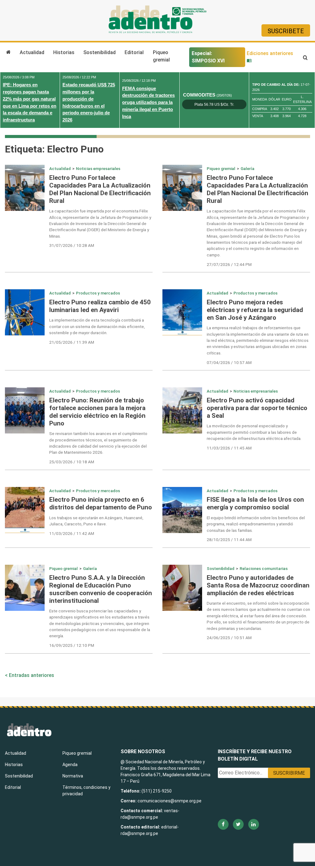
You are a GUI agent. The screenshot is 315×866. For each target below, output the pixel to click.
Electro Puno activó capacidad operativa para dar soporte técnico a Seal (257, 408)
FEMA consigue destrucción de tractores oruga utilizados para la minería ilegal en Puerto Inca (148, 102)
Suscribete (286, 31)
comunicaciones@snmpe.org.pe (170, 800)
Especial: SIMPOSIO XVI (208, 57)
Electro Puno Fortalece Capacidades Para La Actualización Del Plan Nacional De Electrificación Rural (100, 189)
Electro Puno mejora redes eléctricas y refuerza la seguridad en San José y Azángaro (255, 310)
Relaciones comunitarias (264, 568)
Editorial (134, 52)
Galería (247, 168)
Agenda (70, 764)
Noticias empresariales (98, 168)
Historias (63, 52)
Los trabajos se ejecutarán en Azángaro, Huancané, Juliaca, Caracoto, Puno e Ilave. (96, 520)
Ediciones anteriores (270, 53)
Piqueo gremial (161, 56)
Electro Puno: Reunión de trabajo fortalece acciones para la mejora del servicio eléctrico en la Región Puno (97, 412)
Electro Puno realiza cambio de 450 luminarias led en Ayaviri (100, 306)
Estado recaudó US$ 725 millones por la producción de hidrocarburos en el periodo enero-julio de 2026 (88, 102)
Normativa (72, 775)
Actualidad (32, 52)
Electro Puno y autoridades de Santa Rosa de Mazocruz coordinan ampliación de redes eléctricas (258, 585)
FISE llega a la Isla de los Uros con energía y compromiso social (255, 503)
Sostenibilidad (99, 52)
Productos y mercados (98, 293)
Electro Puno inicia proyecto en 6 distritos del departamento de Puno (100, 503)
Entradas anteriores (31, 675)
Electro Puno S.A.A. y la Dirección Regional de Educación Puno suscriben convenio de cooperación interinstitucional (100, 589)
